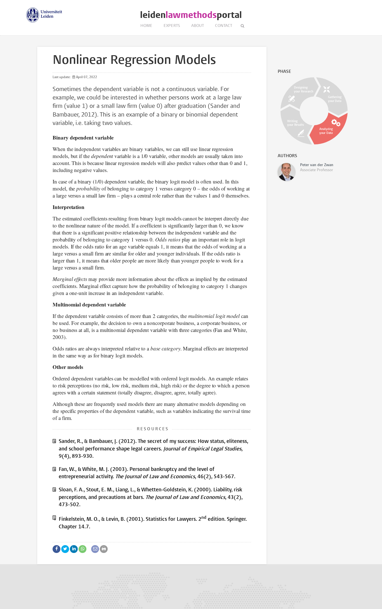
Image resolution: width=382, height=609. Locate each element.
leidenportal (191, 15)
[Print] (104, 549)
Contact (223, 26)
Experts (172, 26)
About (197, 26)
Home (146, 26)
